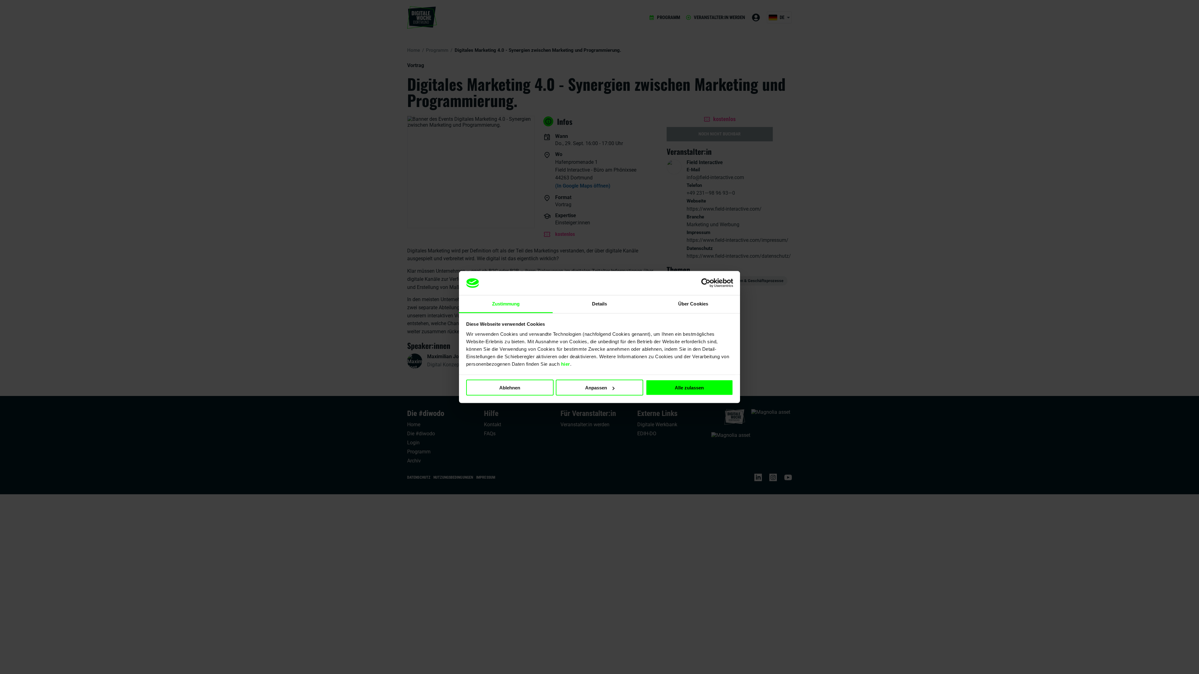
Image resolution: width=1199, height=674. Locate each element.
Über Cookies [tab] (693, 303)
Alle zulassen (689, 387)
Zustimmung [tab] (506, 303)
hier (565, 363)
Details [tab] (599, 303)
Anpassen (596, 387)
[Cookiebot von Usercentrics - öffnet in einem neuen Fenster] (705, 283)
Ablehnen (509, 387)
